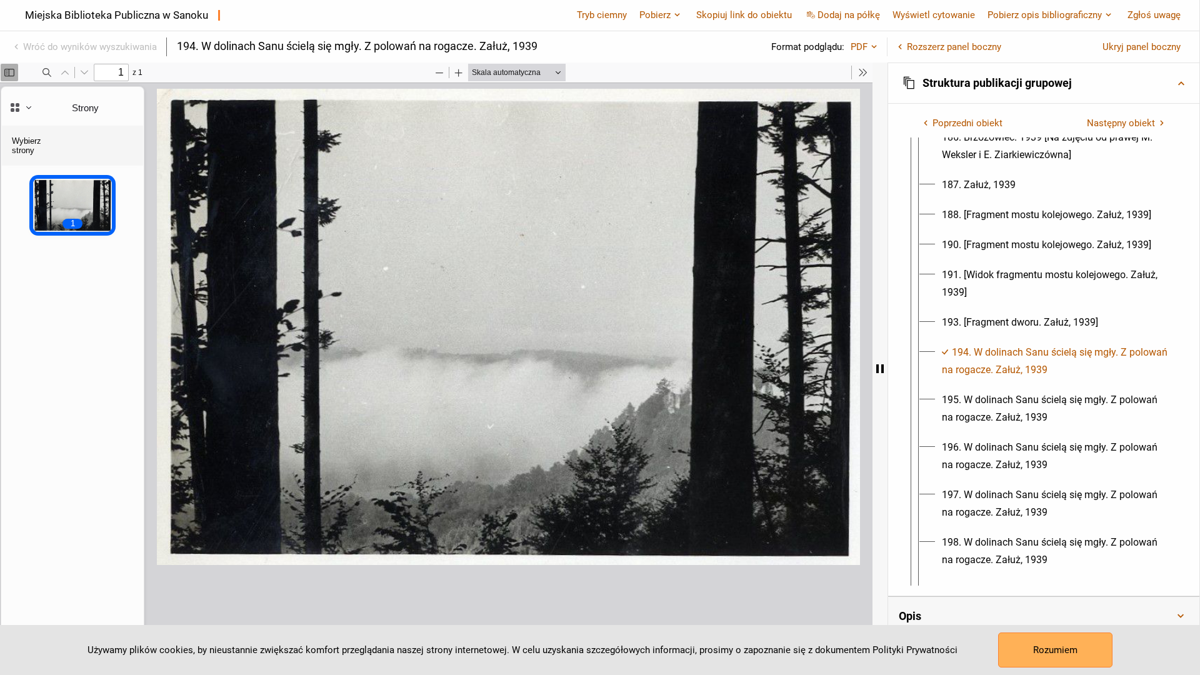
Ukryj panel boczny (1141, 46)
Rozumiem (1055, 650)
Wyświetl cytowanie (933, 15)
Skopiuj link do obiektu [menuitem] (744, 15)
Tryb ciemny (602, 15)
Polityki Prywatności (915, 650)
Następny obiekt (1121, 123)
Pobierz (655, 15)
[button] (1043, 83)
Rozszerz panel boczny (954, 46)
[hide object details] (880, 368)
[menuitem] (1055, 146)
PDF (859, 46)
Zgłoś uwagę (1154, 15)
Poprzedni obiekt (967, 123)
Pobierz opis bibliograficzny (1045, 15)
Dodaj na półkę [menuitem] (849, 15)
